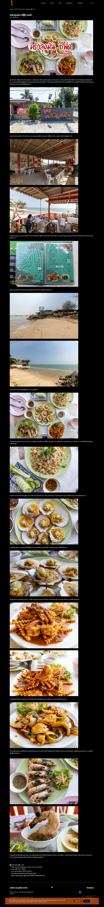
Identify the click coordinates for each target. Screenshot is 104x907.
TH (93, 3)
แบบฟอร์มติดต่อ (89, 896)
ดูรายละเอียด (78, 901)
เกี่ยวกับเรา (70, 3)
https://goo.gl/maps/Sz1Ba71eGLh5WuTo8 (30, 876)
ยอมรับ (86, 901)
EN (91, 3)
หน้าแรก (43, 3)
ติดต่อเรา (80, 3)
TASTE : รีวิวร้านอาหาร (19, 9)
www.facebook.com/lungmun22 (24, 873)
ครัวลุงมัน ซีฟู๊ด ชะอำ (30, 9)
